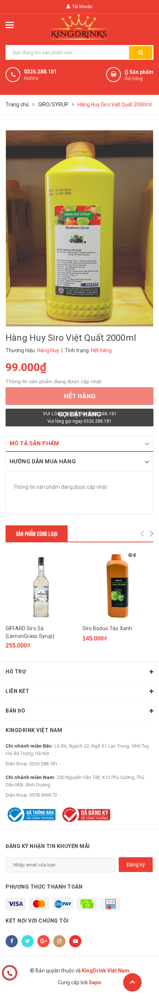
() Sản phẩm (139, 75)
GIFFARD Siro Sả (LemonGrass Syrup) (30, 632)
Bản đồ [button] (15, 711)
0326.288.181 (40, 72)
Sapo (95, 982)
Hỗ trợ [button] (16, 671)
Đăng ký (135, 865)
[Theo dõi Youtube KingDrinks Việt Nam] (75, 941)
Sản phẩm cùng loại (36, 533)
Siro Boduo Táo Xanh (107, 628)
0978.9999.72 (43, 795)
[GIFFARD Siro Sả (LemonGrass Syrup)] (41, 586)
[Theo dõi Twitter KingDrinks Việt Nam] (27, 941)
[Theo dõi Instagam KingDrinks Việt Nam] (59, 941)
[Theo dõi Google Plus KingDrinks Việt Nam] (43, 941)
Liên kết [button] (17, 691)
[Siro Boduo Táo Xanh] (118, 586)
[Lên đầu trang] (132, 982)
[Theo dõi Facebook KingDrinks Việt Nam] (12, 941)
